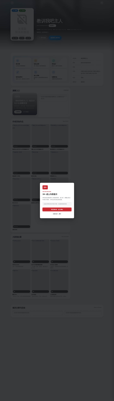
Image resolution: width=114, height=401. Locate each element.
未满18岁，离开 (57, 213)
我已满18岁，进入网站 (57, 209)
